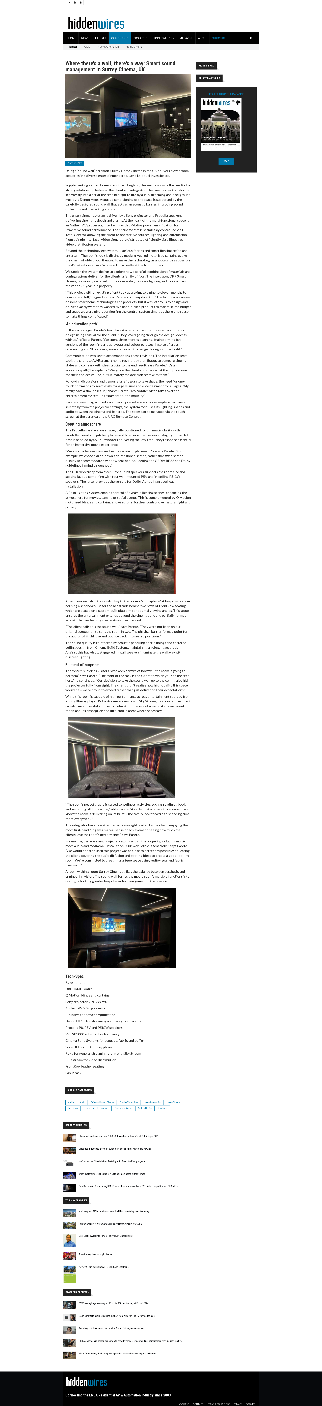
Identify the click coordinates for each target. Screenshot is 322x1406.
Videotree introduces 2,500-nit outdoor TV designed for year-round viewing (115, 1148)
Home (72, 38)
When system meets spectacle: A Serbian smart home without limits (112, 1173)
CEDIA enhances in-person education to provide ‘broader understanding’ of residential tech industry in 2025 (130, 1341)
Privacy (238, 1404)
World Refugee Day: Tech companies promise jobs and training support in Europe (117, 1353)
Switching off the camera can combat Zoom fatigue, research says (111, 1328)
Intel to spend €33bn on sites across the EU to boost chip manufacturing (114, 1211)
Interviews (73, 1108)
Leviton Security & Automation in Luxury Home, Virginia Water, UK (110, 1223)
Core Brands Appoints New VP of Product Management (105, 1235)
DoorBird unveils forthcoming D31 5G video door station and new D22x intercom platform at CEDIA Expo (129, 1186)
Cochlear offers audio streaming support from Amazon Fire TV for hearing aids (117, 1315)
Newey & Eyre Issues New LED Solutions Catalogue (104, 1266)
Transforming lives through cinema (95, 1254)
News (84, 38)
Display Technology (129, 1102)
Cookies (250, 1404)
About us (183, 1404)
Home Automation (108, 46)
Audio (87, 46)
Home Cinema (134, 46)
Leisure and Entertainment (96, 1108)
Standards (162, 1108)
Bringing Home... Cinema (102, 1102)
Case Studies (119, 38)
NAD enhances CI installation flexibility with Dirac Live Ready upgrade (112, 1161)
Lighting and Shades (123, 1108)
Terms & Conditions (218, 1404)
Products (140, 38)
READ (226, 161)
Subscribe (218, 38)
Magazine (186, 38)
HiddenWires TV (163, 38)
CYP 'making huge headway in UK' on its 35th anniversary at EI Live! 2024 (113, 1303)
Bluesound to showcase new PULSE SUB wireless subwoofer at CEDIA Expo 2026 (118, 1136)
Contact (198, 1404)
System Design (145, 1108)
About (202, 38)
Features (100, 38)
